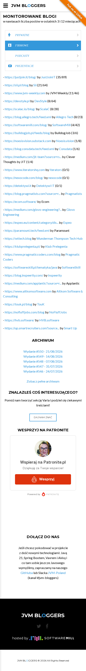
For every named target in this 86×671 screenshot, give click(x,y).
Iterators (56, 170)
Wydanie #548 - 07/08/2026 (43, 361)
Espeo (67, 222)
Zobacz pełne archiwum (43, 381)
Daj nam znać (43, 417)
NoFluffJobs (58, 312)
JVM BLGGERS (28, 5)
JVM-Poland (57, 573)
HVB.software (49, 320)
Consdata (65, 149)
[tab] (43, 35)
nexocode (55, 178)
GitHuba (27, 573)
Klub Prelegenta (56, 246)
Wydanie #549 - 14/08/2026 (43, 356)
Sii (35, 85)
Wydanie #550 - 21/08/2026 (43, 351)
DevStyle (40, 101)
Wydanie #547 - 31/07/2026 (43, 366)
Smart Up (70, 328)
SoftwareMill (61, 125)
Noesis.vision (65, 141)
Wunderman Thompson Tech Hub (59, 238)
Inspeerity (55, 275)
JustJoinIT (48, 77)
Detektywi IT (45, 185)
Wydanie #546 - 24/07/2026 (43, 371)
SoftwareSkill (71, 267)
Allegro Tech (64, 117)
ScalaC (45, 109)
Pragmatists (73, 193)
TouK (40, 304)
